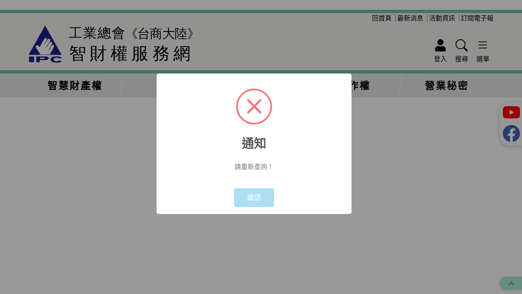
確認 (254, 197)
